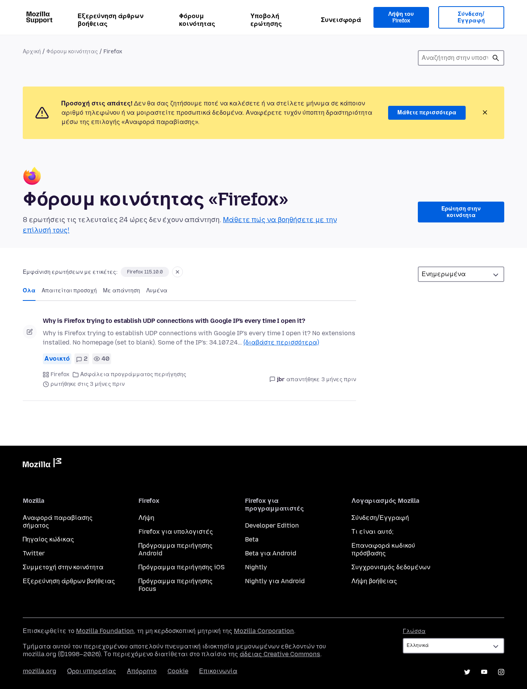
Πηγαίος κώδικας (48, 539)
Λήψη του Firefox (401, 17)
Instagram (501, 672)
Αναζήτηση (496, 58)
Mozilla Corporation (264, 631)
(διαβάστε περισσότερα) (281, 342)
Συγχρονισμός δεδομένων (390, 567)
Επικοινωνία (218, 671)
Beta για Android (270, 553)
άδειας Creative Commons (280, 654)
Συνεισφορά (341, 20)
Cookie (177, 671)
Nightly (256, 567)
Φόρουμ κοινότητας (197, 19)
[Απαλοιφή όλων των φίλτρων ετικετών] (177, 271)
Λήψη (146, 517)
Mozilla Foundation (105, 631)
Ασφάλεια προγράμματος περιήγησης (133, 374)
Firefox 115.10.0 (145, 272)
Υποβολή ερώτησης (266, 19)
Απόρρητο (142, 671)
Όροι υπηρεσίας (91, 671)
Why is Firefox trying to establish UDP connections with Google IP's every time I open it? (174, 320)
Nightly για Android (275, 581)
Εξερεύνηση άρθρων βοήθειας (111, 19)
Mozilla (42, 464)
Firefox (60, 374)
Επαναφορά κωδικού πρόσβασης (383, 549)
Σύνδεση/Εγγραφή (471, 17)
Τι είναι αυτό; (372, 531)
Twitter (34, 553)
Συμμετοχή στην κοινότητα (63, 567)
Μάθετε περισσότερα (426, 112)
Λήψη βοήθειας (374, 581)
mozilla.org (39, 671)
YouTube (484, 672)
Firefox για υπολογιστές (176, 531)
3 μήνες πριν (338, 379)
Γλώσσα (414, 631)
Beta (251, 539)
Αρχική (32, 51)
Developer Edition (272, 525)
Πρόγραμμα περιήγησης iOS (182, 567)
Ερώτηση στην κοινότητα (461, 212)
